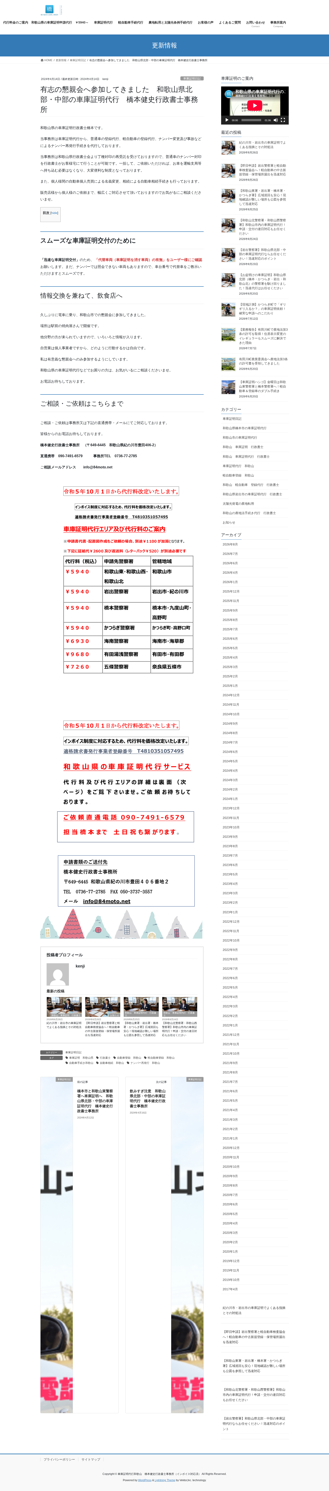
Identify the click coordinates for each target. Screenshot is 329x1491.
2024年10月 (231, 714)
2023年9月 (230, 836)
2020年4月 (230, 1223)
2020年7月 (230, 1195)
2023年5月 (230, 874)
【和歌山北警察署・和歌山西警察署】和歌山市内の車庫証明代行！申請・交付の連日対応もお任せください (179, 1029)
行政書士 (105, 1057)
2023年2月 (230, 902)
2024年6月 (230, 752)
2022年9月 (230, 950)
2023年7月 (230, 855)
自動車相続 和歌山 (112, 1062)
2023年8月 (230, 846)
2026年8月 (230, 544)
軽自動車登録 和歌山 (161, 1057)
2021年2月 (230, 1129)
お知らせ (114, 1015)
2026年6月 (230, 563)
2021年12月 (231, 1034)
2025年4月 (230, 657)
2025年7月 (230, 629)
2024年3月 (230, 780)
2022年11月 (231, 931)
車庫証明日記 (192, 78)
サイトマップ (90, 1459)
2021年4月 (230, 1110)
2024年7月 (230, 742)
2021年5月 (230, 1100)
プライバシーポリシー (59, 1459)
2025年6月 (230, 638)
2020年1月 (230, 1251)
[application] (255, 105)
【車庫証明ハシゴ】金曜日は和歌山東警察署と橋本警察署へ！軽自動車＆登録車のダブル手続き (262, 386)
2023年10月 (231, 827)
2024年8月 (230, 733)
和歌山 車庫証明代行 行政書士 (140, 1014)
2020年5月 (230, 1214)
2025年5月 (230, 648)
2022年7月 (230, 968)
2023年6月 (230, 865)
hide (54, 213)
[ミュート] (275, 120)
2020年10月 (231, 1166)
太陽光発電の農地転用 (238, 503)
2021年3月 (230, 1119)
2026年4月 (230, 572)
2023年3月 (230, 893)
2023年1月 (230, 912)
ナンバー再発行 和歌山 (145, 1062)
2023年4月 (230, 884)
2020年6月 (230, 1204)
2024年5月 (230, 761)
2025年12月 (231, 591)
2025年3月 (230, 667)
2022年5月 (230, 987)
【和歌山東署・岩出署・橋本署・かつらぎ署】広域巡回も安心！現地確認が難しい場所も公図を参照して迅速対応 (141, 1029)
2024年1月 (230, 799)
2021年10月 (231, 1053)
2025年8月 (230, 620)
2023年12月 (231, 808)
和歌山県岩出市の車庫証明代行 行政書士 (252, 494)
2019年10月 (231, 1280)
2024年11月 (231, 704)
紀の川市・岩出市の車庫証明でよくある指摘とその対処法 (64, 1025)
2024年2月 (230, 789)
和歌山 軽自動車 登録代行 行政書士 (251, 485)
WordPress (145, 1480)
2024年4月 (230, 770)
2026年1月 (230, 582)
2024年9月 (230, 723)
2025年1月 (230, 685)
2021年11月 (231, 1044)
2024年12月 (231, 695)
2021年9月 (230, 1063)
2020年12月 (231, 1148)
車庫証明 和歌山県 (81, 1057)
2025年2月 (230, 676)
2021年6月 (230, 1091)
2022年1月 (230, 1025)
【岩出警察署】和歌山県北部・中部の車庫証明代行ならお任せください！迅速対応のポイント (262, 254)
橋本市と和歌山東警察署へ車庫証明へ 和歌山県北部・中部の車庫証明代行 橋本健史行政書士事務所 (95, 1101)
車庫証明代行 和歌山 (238, 466)
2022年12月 (231, 921)
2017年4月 (230, 1289)
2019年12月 (231, 1261)
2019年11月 (231, 1270)
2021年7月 (230, 1082)
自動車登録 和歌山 (129, 1057)
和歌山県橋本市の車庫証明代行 (245, 428)
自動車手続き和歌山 (81, 1062)
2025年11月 (231, 601)
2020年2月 (230, 1242)
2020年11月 (231, 1157)
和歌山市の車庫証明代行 (240, 437)
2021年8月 (230, 1072)
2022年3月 (230, 1006)
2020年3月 (230, 1233)
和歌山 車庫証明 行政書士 (66, 1015)
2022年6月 (230, 978)
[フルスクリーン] (283, 120)
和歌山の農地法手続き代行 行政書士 (249, 513)
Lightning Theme (165, 1480)
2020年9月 (230, 1176)
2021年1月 (230, 1138)
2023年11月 (231, 818)
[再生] (227, 120)
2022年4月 (230, 997)
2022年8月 (230, 959)
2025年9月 (230, 610)
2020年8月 (230, 1185)
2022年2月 (230, 1016)
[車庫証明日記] (57, 1245)
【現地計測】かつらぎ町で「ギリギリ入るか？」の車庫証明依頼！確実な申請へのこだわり (262, 309)
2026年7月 (230, 554)
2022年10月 (231, 940)
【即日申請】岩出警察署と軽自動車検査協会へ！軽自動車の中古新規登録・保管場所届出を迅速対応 (102, 1029)
